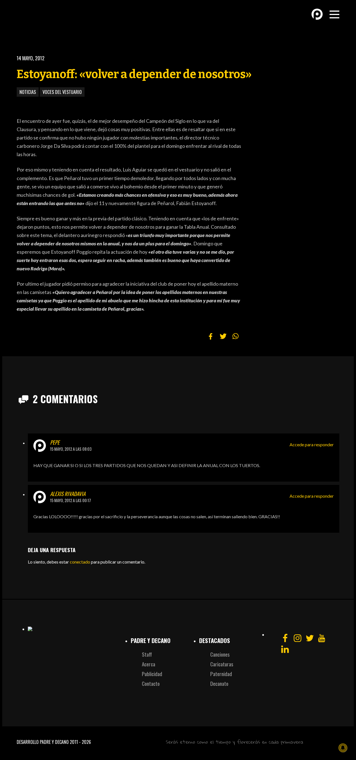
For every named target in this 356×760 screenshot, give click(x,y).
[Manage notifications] (342, 747)
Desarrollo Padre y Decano (43, 742)
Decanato (219, 683)
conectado (80, 561)
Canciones (220, 654)
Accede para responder (312, 444)
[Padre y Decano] (56, 19)
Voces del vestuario (62, 91)
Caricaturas (221, 664)
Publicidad (152, 674)
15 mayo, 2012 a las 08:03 (71, 449)
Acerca (148, 664)
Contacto (151, 683)
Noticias (27, 91)
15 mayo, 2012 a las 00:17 (70, 500)
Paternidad (221, 674)
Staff (147, 654)
